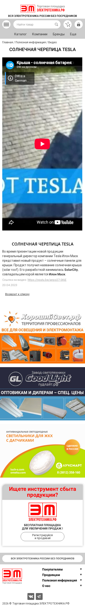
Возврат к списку (17, 294)
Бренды (59, 34)
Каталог (20, 34)
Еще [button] (73, 34)
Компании (39, 34)
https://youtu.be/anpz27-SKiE (47, 279)
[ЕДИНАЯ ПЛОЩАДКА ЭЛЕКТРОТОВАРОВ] (42, 8)
